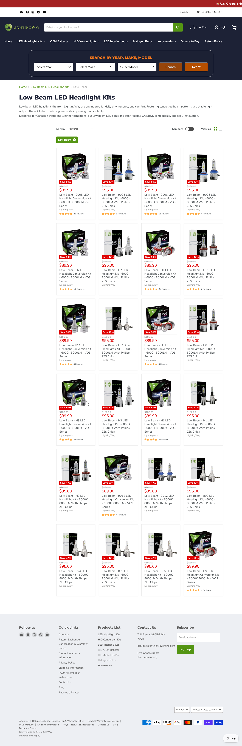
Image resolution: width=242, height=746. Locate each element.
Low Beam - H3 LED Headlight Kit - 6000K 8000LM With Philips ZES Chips (116, 426)
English (184, 12)
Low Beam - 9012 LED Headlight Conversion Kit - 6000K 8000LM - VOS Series (118, 501)
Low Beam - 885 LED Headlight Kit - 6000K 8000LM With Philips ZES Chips (158, 576)
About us (64, 634)
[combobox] (53, 67)
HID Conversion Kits (109, 639)
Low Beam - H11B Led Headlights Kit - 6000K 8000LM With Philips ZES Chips (117, 350)
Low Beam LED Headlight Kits (50, 87)
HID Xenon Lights (85, 41)
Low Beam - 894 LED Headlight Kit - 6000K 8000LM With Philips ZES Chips (73, 576)
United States (208, 12)
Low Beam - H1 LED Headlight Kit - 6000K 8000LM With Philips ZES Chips (201, 426)
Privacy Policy (67, 662)
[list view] (220, 129)
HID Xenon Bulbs (108, 655)
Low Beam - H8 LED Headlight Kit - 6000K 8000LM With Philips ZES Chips (201, 350)
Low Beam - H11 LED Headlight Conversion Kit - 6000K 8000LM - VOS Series (160, 275)
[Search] (178, 27)
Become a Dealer (69, 692)
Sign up (185, 649)
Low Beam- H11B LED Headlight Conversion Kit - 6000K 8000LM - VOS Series (75, 350)
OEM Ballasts (59, 41)
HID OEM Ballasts (108, 650)
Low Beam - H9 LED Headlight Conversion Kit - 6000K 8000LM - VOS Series (203, 576)
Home (8, 41)
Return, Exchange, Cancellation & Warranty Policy (73, 644)
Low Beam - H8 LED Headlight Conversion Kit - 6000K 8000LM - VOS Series (160, 350)
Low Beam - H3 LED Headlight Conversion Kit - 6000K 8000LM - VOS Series (75, 426)
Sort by (60, 129)
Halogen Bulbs (143, 41)
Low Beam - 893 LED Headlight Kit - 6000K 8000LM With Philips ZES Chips (116, 576)
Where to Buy (190, 41)
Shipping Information (71, 668)
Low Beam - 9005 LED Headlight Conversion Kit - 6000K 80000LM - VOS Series (75, 200)
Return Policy (213, 41)
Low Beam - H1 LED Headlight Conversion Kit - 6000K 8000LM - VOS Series (160, 426)
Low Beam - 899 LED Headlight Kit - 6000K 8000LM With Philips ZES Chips (201, 501)
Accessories (166, 41)
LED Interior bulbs (116, 41)
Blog (61, 687)
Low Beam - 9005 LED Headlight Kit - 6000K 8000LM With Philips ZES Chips (116, 200)
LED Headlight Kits (30, 41)
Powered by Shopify (29, 735)
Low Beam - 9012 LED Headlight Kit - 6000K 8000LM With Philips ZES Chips (159, 501)
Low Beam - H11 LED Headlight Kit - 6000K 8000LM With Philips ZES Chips (201, 275)
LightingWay (66, 209)
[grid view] (215, 129)
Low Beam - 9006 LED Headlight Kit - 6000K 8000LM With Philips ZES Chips (201, 200)
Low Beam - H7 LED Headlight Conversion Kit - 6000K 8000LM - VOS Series (75, 275)
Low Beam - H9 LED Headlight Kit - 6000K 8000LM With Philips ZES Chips (73, 501)
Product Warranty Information (103, 721)
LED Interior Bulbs (108, 644)
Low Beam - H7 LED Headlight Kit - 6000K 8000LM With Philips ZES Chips (116, 275)
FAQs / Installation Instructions (78, 724)
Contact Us (65, 682)
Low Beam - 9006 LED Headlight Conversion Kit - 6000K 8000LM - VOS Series (160, 200)
